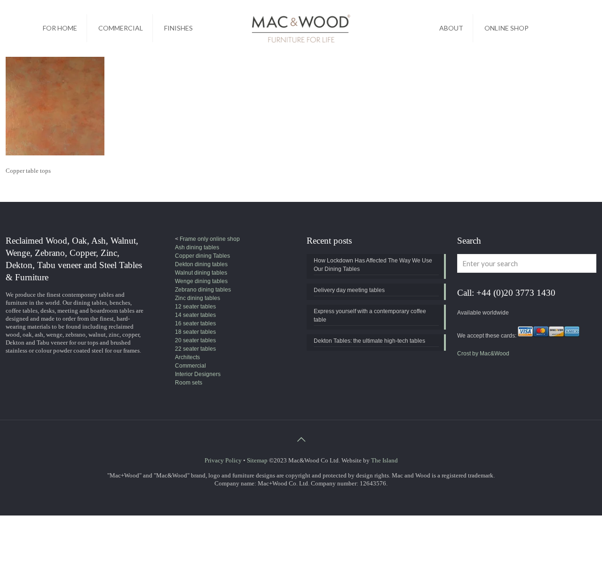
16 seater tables (195, 323)
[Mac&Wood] (301, 28)
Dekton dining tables (201, 264)
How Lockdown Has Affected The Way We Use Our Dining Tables (373, 264)
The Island (384, 460)
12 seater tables (195, 306)
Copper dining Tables (202, 256)
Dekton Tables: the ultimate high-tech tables (369, 341)
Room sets (188, 382)
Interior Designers (198, 374)
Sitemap (257, 460)
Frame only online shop (209, 239)
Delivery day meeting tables (349, 290)
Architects (187, 357)
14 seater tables (195, 315)
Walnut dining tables (201, 272)
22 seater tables (195, 349)
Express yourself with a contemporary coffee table (370, 315)
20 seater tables (195, 340)
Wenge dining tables (201, 281)
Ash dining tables (197, 247)
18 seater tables (195, 332)
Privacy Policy (223, 460)
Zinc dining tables (197, 298)
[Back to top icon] (301, 439)
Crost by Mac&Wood (483, 353)
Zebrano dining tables (203, 289)
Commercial (190, 365)
